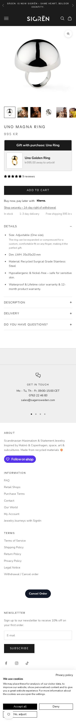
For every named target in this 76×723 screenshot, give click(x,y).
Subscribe (19, 648)
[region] (38, 390)
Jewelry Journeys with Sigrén (22, 521)
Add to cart (38, 190)
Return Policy (12, 554)
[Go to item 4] (48, 112)
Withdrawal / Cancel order (21, 574)
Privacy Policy (12, 561)
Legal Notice (12, 567)
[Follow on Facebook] (6, 663)
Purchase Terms (14, 494)
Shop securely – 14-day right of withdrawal (30, 207)
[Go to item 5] (61, 112)
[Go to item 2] (22, 112)
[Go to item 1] (9, 112)
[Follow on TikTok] (27, 663)
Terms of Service (15, 541)
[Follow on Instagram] (17, 663)
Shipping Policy (14, 547)
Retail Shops (12, 487)
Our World (11, 507)
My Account (11, 514)
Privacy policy (64, 675)
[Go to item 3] (35, 112)
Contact (9, 501)
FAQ (7, 480)
